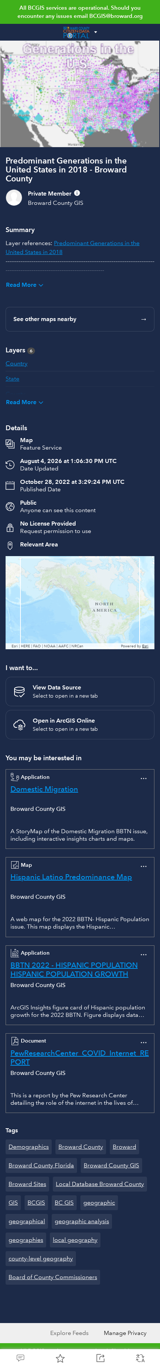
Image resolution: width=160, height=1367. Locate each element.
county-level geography (41, 1258)
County (15, 393)
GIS (13, 1202)
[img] (77, 193)
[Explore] (80, 602)
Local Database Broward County (100, 1183)
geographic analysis (82, 1221)
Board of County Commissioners (53, 1277)
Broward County (80, 1146)
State (12, 378)
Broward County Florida (41, 1165)
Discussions (20, 1358)
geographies (26, 1239)
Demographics (29, 1146)
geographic (99, 1202)
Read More (21, 284)
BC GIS (64, 1202)
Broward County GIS (111, 1165)
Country (17, 363)
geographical (27, 1221)
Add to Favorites (60, 1358)
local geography (75, 1239)
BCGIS (36, 1202)
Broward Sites (27, 1183)
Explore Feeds (69, 1332)
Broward (124, 1146)
